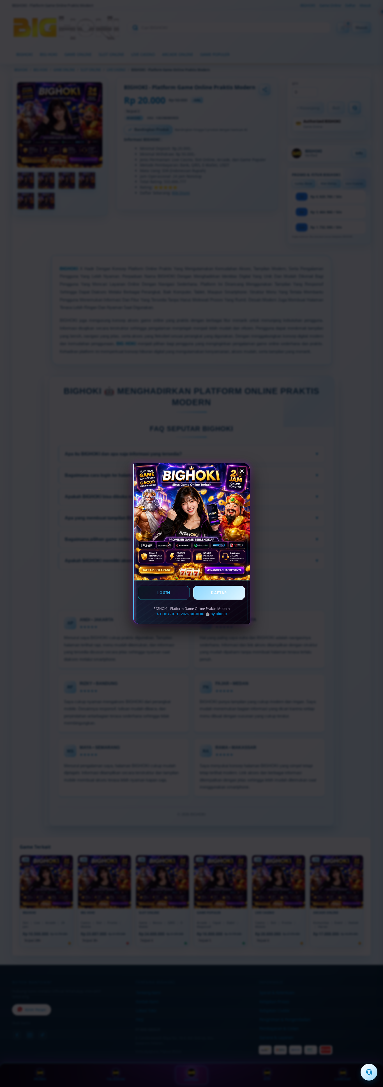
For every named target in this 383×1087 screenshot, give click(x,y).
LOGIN (164, 592)
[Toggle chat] (369, 1072)
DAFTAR (219, 592)
